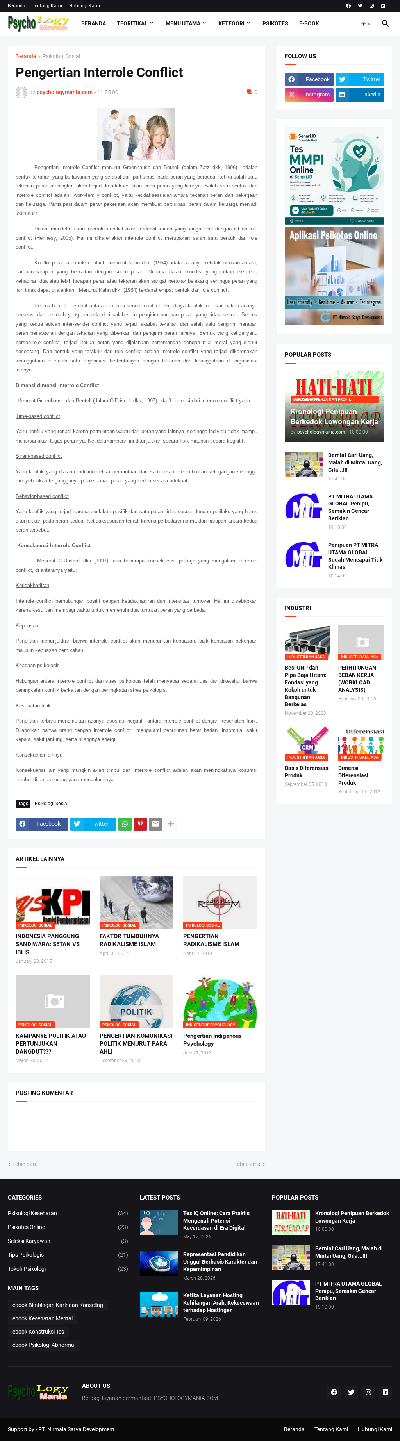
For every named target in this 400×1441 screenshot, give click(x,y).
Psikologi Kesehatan (68, 1213)
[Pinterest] (140, 824)
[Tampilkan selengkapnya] (170, 824)
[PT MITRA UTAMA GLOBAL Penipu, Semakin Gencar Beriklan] (304, 505)
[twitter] (360, 6)
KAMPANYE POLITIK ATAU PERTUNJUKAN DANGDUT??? (51, 1043)
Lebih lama (247, 1164)
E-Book (309, 23)
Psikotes (275, 23)
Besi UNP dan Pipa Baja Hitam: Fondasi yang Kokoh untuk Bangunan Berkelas (306, 686)
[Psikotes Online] (334, 223)
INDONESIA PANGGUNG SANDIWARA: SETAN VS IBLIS (48, 944)
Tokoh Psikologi (68, 1269)
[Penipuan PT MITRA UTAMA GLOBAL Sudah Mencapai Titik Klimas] (304, 554)
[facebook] (348, 6)
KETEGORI (231, 23)
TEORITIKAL (132, 23)
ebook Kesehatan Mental (42, 1318)
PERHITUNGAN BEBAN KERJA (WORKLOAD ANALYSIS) (357, 678)
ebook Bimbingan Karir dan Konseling (57, 1305)
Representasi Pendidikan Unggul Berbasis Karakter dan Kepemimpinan (220, 1261)
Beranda (16, 6)
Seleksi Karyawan (68, 1241)
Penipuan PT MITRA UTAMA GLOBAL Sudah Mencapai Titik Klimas (355, 556)
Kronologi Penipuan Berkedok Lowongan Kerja (352, 1217)
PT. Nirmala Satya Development (76, 1429)
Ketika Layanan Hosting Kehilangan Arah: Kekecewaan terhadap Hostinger (221, 1302)
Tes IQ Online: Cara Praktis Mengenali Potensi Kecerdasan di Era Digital (216, 1220)
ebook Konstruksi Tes (38, 1332)
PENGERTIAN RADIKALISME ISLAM (211, 940)
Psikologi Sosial (61, 56)
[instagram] (372, 6)
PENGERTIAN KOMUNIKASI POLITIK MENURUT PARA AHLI (136, 1043)
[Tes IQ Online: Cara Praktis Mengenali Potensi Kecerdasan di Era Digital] (159, 1222)
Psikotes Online (68, 1227)
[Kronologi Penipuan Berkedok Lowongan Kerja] (291, 1222)
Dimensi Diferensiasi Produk (353, 775)
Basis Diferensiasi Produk (307, 772)
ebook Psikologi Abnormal (43, 1345)
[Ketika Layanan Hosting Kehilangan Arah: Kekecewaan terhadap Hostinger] (159, 1304)
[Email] (155, 824)
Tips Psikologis (68, 1255)
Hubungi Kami (84, 6)
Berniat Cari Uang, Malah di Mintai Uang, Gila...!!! (355, 462)
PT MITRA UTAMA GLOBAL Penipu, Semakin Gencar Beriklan (350, 507)
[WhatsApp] (125, 824)
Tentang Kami (47, 6)
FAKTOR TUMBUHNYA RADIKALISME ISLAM (129, 940)
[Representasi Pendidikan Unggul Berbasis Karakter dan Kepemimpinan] (159, 1263)
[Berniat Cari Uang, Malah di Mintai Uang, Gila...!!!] (304, 464)
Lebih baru (25, 1164)
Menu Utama (183, 23)
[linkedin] (383, 6)
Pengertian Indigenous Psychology (212, 1039)
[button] (366, 24)
